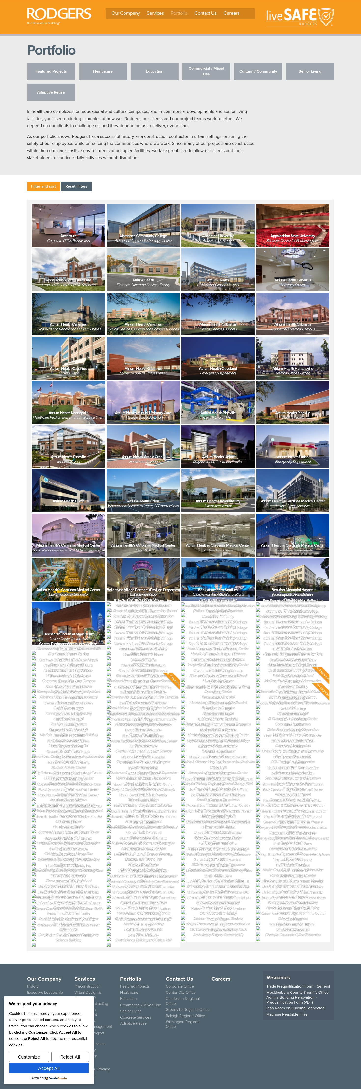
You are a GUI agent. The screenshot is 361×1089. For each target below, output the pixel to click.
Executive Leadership (45, 992)
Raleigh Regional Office (185, 1015)
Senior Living (131, 1011)
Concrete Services (89, 1043)
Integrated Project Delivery (89, 1035)
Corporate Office (180, 986)
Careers (231, 12)
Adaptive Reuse (133, 1023)
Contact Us (205, 12)
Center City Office (181, 992)
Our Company (125, 12)
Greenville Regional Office (187, 1009)
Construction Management (85, 1012)
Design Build (85, 1020)
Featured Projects (135, 986)
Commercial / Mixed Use (140, 1004)
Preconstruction (87, 986)
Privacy (103, 1069)
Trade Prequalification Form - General (298, 986)
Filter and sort (43, 186)
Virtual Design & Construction (87, 995)
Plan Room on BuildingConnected (295, 1008)
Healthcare (129, 992)
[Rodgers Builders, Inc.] (59, 16)
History (33, 986)
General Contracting (91, 1003)
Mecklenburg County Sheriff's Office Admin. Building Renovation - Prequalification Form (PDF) (297, 997)
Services (155, 12)
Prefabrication (85, 1056)
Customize (29, 1056)
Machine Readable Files (286, 1014)
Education (128, 998)
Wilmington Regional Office (183, 1024)
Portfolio (179, 12)
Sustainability (85, 1049)
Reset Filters (76, 186)
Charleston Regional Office (183, 1001)
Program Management (93, 1026)
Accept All (48, 1068)
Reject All (70, 1056)
